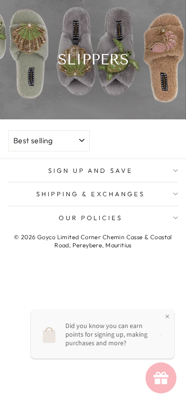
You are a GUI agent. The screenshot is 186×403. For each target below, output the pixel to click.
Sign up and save (91, 170)
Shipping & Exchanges (90, 194)
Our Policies (91, 218)
